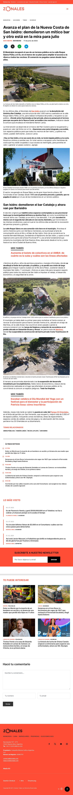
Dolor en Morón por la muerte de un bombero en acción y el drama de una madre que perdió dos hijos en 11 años (18, 610)
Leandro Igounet (52, 2)
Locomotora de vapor (22, 2)
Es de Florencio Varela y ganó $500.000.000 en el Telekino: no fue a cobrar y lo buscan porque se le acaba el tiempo (34, 512)
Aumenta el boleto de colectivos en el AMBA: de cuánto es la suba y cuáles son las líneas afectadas (39, 254)
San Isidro (16, 20)
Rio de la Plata (33, 431)
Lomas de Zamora (9, 639)
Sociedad (33, 20)
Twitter (55, 744)
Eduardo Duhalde (33, 2)
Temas (25, 20)
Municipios (6, 20)
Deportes (18, 543)
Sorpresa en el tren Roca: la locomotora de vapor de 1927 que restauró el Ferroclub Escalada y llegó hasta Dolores (53, 611)
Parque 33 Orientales (59, 412)
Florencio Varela (12, 515)
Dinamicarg (32, 781)
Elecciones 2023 (47, 736)
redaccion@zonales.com (10, 760)
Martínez (59, 329)
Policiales (11, 606)
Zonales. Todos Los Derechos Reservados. (25, 788)
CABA (15, 736)
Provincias (35, 736)
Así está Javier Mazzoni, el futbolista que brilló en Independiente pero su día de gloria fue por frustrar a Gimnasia (36, 540)
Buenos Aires (10, 529)
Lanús (40, 606)
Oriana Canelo (43, 2)
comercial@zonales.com (10, 758)
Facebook (49, 744)
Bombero (13, 2)
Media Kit (6, 768)
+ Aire (21, 781)
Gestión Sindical (9, 781)
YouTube (61, 744)
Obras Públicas (9, 431)
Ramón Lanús (21, 431)
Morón (5, 606)
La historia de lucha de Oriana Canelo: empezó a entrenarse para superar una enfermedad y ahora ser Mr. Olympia (54, 644)
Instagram (67, 744)
